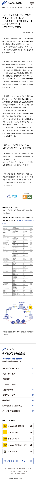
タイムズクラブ (13, 439)
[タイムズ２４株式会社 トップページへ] (12, 4)
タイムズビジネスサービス (17, 445)
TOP (3, 8)
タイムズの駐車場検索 (16, 426)
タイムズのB (12, 451)
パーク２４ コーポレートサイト (15, 461)
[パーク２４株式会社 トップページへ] (9, 350)
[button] (18, 368)
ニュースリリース (11, 8)
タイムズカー (13, 432)
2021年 (20, 8)
